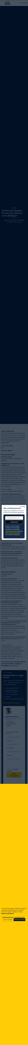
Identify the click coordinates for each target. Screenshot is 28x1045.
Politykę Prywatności (14, 534)
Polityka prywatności (8, 917)
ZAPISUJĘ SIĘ (14, 522)
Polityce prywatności (7, 913)
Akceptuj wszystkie (19, 919)
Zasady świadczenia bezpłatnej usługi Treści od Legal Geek (14, 532)
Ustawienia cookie (19, 917)
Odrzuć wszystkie (8, 919)
